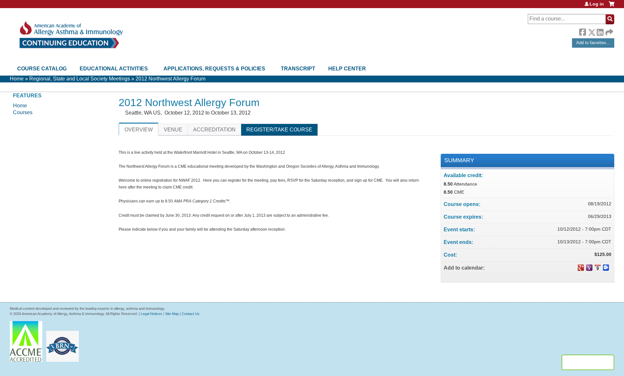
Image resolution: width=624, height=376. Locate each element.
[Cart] (611, 6)
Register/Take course (279, 129)
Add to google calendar (581, 267)
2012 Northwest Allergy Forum (170, 78)
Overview (138, 129)
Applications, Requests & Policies (214, 68)
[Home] (71, 35)
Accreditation (214, 129)
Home (17, 78)
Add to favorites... (593, 42)
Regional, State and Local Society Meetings (79, 78)
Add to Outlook (606, 267)
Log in (597, 4)
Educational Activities (114, 68)
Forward (608, 30)
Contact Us (191, 314)
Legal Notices (151, 314)
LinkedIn (600, 31)
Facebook (582, 31)
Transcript (298, 68)
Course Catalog (42, 68)
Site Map (172, 314)
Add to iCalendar (597, 267)
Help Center (347, 68)
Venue (173, 129)
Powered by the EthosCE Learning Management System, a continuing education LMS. (588, 362)
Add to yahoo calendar (589, 267)
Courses (22, 112)
